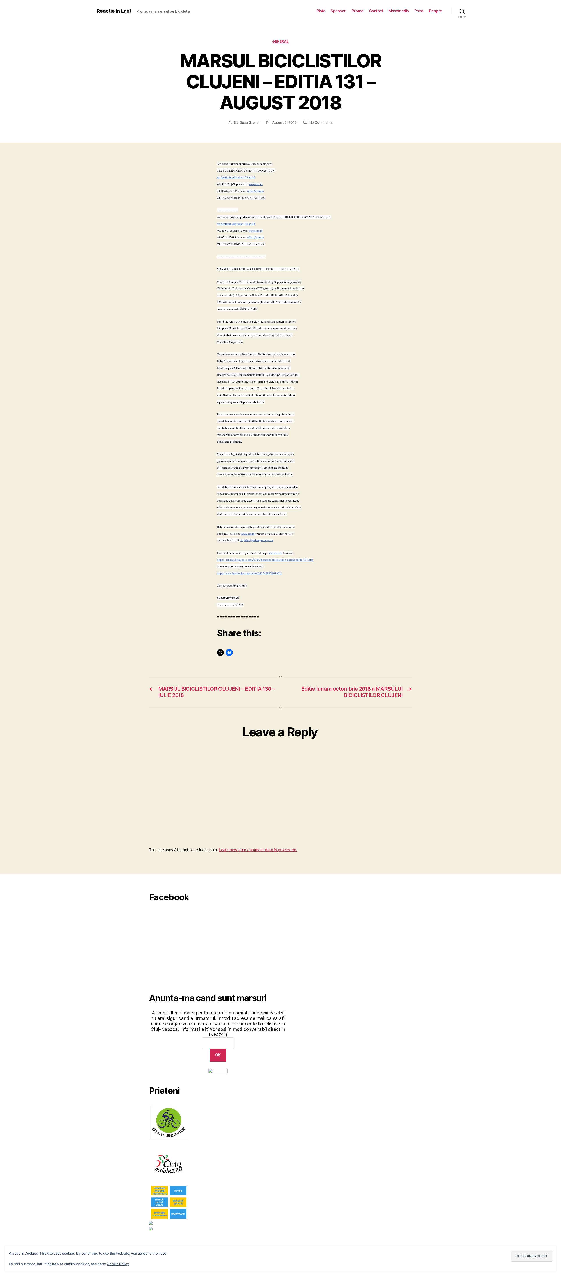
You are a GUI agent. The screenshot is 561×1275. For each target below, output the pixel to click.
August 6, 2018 (284, 122)
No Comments (320, 122)
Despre (435, 11)
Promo (358, 11)
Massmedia (399, 11)
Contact (376, 11)
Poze (418, 11)
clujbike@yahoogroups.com (256, 540)
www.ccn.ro (256, 184)
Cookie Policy (118, 1264)
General (280, 41)
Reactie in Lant (113, 11)
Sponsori (338, 11)
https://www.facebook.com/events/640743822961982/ (249, 573)
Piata (321, 11)
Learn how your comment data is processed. (258, 850)
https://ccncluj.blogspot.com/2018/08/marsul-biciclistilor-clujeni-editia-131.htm (265, 559)
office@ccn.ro (255, 191)
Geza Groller (250, 122)
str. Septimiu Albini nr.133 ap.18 (236, 177)
